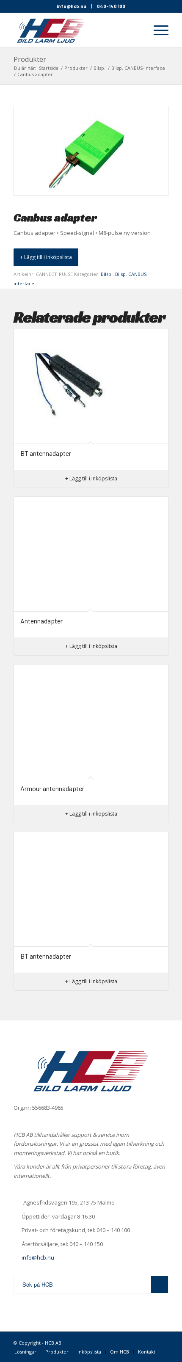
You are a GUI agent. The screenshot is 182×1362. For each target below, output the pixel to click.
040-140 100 (111, 6)
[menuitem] (136, 30)
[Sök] (136, 30)
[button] (46, 257)
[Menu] (156, 30)
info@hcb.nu (71, 6)
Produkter (30, 59)
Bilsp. (107, 274)
